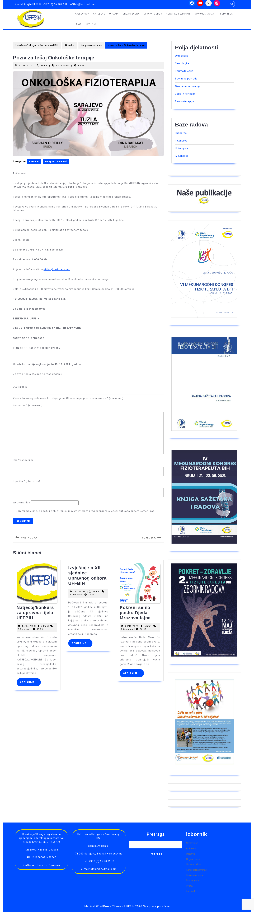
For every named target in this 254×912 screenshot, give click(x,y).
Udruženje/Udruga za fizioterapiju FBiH (37, 45)
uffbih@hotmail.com (57, 269)
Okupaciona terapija (187, 86)
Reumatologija (184, 71)
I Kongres (181, 133)
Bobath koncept (185, 93)
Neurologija (182, 63)
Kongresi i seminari (178, 14)
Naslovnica (82, 14)
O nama (114, 14)
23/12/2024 (131, 626)
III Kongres (181, 148)
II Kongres (181, 140)
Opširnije (30, 682)
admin (44, 65)
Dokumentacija (204, 14)
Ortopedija (181, 55)
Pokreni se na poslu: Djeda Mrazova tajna (135, 612)
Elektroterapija (184, 101)
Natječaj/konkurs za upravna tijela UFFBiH (35, 612)
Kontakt (91, 24)
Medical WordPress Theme (102, 906)
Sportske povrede (186, 78)
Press (78, 24)
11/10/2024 (25, 65)
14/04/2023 (28, 626)
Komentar (28, 405)
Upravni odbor (153, 14)
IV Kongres (182, 155)
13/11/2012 (80, 591)
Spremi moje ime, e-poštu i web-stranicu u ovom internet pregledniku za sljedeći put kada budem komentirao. (85, 511)
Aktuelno (99, 14)
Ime (24, 460)
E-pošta (26, 481)
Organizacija (131, 14)
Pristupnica (225, 14)
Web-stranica (21, 502)
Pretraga (156, 834)
